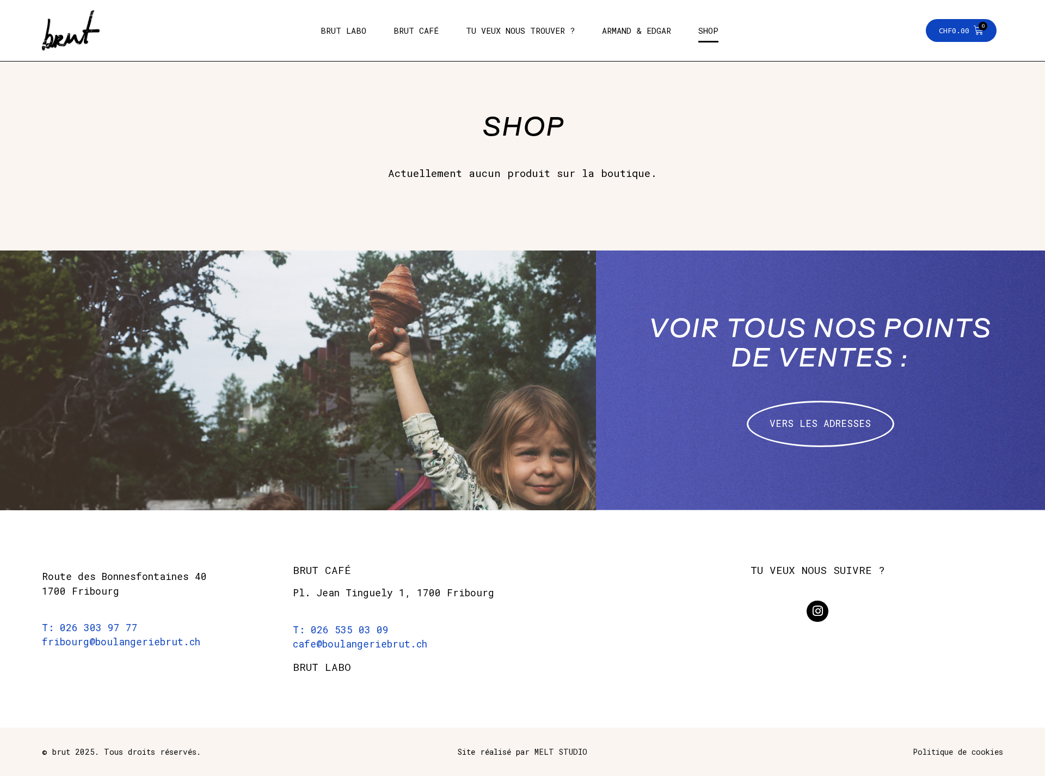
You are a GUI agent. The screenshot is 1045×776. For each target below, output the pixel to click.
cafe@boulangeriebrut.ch (360, 644)
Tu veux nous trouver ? (520, 30)
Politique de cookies (958, 752)
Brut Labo (343, 30)
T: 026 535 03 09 (341, 630)
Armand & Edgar (636, 30)
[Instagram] (817, 611)
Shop (708, 30)
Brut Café (416, 30)
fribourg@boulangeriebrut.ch (121, 642)
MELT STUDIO (560, 752)
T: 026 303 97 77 (90, 627)
